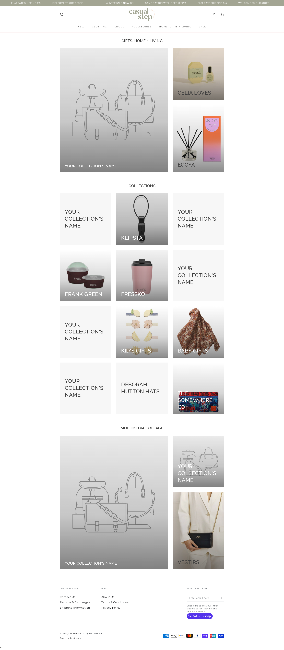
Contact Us (67, 597)
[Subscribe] (222, 598)
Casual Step (75, 633)
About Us (108, 597)
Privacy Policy (110, 607)
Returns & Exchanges (75, 602)
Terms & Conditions (115, 602)
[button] (61, 14)
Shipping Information (75, 607)
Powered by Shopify (71, 638)
